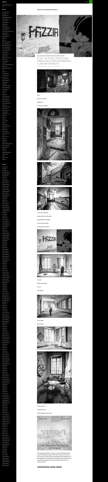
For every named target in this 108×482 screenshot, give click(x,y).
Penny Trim (4, 108)
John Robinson (5, 78)
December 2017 (5, 296)
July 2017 (4, 303)
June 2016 (4, 326)
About (86, 1)
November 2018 (5, 277)
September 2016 (5, 321)
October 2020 (5, 237)
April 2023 (4, 200)
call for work (4, 20)
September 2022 (5, 210)
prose (3, 122)
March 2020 (4, 249)
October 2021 (5, 226)
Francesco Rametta (6, 48)
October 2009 (5, 463)
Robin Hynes (4, 131)
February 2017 (5, 312)
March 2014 (4, 374)
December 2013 (5, 379)
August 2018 (4, 282)
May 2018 (4, 288)
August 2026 (4, 166)
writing (3, 159)
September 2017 (5, 300)
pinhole (3, 115)
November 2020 (5, 235)
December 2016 (5, 316)
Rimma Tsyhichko (5, 126)
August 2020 (4, 240)
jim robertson (4, 75)
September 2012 (5, 402)
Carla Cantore (5, 22)
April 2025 (4, 179)
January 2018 (4, 295)
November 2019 (5, 256)
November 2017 (5, 298)
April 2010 (4, 452)
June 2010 (4, 449)
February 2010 (5, 456)
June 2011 (4, 428)
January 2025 (4, 182)
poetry (63, 55)
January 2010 (4, 458)
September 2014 (5, 363)
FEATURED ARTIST (6, 45)
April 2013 (4, 391)
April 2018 (4, 289)
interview (4, 66)
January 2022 (4, 221)
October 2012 (5, 400)
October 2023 (5, 193)
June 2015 (4, 347)
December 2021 (5, 223)
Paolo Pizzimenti (5, 106)
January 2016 (4, 335)
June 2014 (4, 368)
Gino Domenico (5, 54)
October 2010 (5, 442)
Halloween (4, 59)
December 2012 (5, 396)
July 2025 (4, 177)
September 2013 (5, 382)
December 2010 (5, 438)
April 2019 (4, 268)
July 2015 (4, 345)
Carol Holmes (4, 26)
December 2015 (5, 337)
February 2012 (5, 414)
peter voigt (4, 112)
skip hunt (4, 141)
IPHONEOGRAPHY (6, 68)
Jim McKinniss (5, 73)
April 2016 (4, 330)
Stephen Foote (5, 147)
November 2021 (5, 224)
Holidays (4, 62)
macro (3, 92)
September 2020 (5, 238)
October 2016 (5, 319)
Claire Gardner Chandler (7, 31)
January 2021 (4, 231)
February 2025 (5, 180)
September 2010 (5, 444)
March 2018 (4, 291)
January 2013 (4, 395)
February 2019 (5, 272)
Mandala (4, 94)
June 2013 (4, 388)
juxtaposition (4, 82)
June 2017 (4, 305)
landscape (4, 84)
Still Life (3, 148)
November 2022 (5, 209)
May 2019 (4, 266)
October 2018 (5, 279)
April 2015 (4, 351)
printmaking (4, 120)
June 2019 (4, 265)
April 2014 (4, 372)
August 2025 (4, 175)
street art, (4, 150)
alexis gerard (4, 13)
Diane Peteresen (5, 34)
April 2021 (4, 230)
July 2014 (4, 366)
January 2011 (4, 437)
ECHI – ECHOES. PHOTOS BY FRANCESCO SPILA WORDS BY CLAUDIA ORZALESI (54, 61)
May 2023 (4, 198)
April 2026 (4, 170)
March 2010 (4, 454)
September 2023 (5, 195)
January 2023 (4, 205)
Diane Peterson (5, 36)
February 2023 (5, 203)
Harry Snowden (5, 61)
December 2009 (5, 460)
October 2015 (5, 340)
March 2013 (4, 393)
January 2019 (4, 273)
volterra (59, 467)
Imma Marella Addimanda (7, 64)
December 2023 (5, 189)
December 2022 (5, 207)
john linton (4, 77)
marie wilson (4, 98)
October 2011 (5, 421)
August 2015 (4, 344)
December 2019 (5, 254)
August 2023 (4, 196)
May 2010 (4, 451)
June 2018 (4, 286)
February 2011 (5, 435)
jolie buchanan (5, 80)
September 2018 (5, 281)
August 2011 (4, 424)
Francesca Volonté (5, 47)
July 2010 (4, 447)
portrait (3, 119)
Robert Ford (4, 129)
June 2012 (4, 407)
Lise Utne (4, 91)
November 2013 (5, 381)
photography (57, 55)
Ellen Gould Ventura (6, 41)
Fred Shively (4, 52)
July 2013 (4, 386)
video (3, 155)
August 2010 (4, 445)
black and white (41, 55)
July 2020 (4, 242)
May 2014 (4, 370)
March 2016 (4, 331)
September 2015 (5, 342)
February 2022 (5, 219)
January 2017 (4, 314)
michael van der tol (5, 103)
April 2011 (4, 431)
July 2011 (4, 426)
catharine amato (5, 27)
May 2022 (4, 216)
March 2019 (4, 270)
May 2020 (4, 245)
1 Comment (57, 66)
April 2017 (4, 309)
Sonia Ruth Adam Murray (7, 143)
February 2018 (5, 293)
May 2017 (4, 307)
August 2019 (4, 261)
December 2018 (5, 275)
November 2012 (5, 398)
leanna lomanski (5, 87)
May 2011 (4, 430)
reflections (4, 124)
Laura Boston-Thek (5, 85)
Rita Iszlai (4, 127)
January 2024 (4, 188)
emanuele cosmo (5, 43)
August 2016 (4, 323)
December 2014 (5, 358)
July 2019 (4, 263)
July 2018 (4, 284)
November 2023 (5, 191)
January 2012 (4, 416)
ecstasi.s (3, 40)
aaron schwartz (5, 12)
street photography (6, 152)
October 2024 (5, 186)
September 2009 (5, 465)
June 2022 (4, 214)
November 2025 (5, 173)
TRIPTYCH (4, 154)
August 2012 (4, 403)
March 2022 (4, 217)
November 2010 (5, 440)
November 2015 (5, 338)
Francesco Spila (50, 55)
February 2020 (5, 251)
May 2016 (4, 328)
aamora (4, 2)
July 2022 (4, 212)
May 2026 (4, 168)
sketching (4, 140)
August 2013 (4, 384)
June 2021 (4, 228)
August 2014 (4, 365)
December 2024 (5, 184)
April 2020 (4, 247)
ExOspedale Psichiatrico (43, 467)
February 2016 (5, 333)
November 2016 (5, 317)
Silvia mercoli (4, 136)
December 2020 (5, 233)
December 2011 (5, 417)
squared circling (5, 145)
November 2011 (5, 419)
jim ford (3, 71)
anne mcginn (4, 15)
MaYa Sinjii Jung (5, 101)
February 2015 (5, 354)
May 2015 (4, 349)
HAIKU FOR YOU (5, 57)
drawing (3, 38)
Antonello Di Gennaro (6, 17)
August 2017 (4, 302)
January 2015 (4, 356)
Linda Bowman (5, 89)
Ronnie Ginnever (5, 133)
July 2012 (4, 405)
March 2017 (4, 310)
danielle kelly (4, 33)
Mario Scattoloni (5, 99)
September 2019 (5, 259)
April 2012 (4, 410)
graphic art (4, 55)
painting (3, 105)
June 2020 (4, 244)
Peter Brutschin (5, 110)
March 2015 (4, 352)
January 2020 (4, 252)
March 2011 (4, 433)
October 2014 (5, 361)
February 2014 (5, 375)
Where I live (4, 157)
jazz (3, 69)
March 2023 (4, 202)
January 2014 (4, 377)
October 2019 (5, 258)
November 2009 (5, 461)
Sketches (4, 138)
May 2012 (4, 409)
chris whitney (4, 29)
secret (3, 134)
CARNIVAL (4, 24)
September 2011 (5, 423)
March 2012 (4, 412)
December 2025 (5, 172)
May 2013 (4, 389)
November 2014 (5, 359)
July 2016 (4, 324)
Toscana (53, 467)
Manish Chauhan (5, 96)
